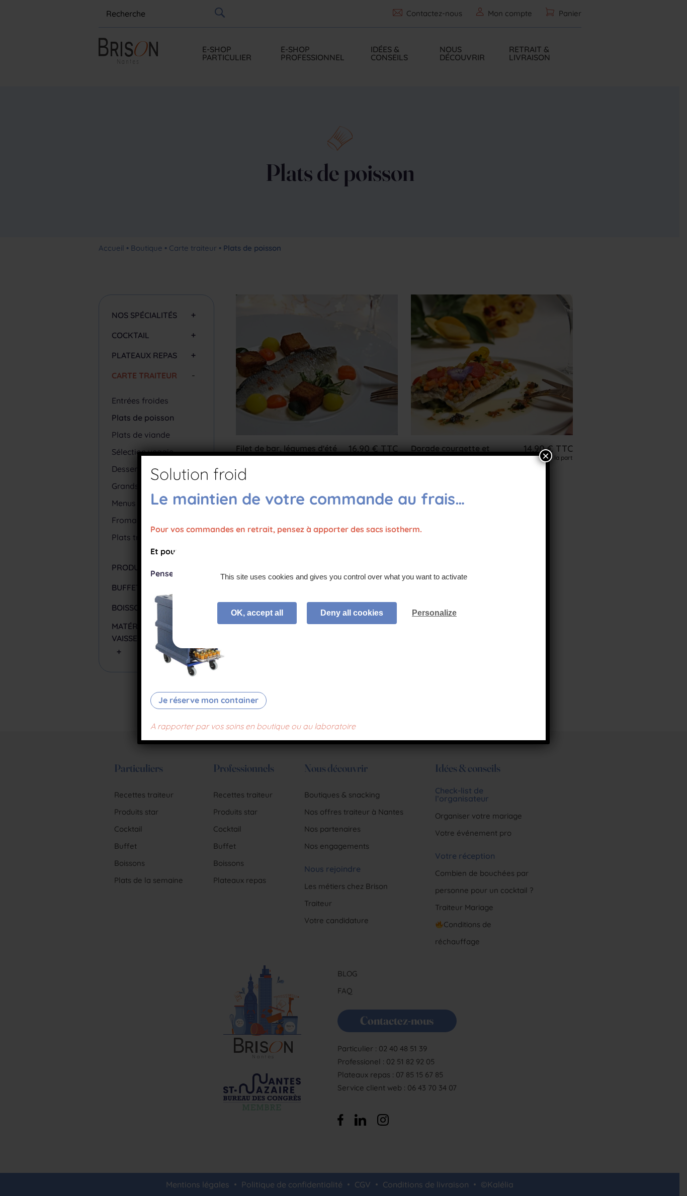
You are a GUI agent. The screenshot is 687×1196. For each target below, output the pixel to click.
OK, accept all (257, 613)
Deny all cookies (351, 613)
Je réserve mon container (208, 700)
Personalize (434, 613)
